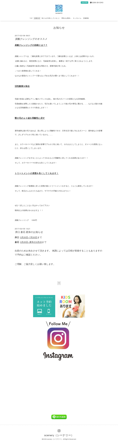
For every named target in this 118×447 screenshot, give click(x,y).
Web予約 (84, 2)
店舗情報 (86, 18)
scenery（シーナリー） (59, 435)
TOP (31, 18)
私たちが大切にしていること (51, 18)
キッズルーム (77, 18)
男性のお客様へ (66, 18)
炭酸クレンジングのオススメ (31, 39)
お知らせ (37, 18)
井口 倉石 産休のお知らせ (29, 232)
